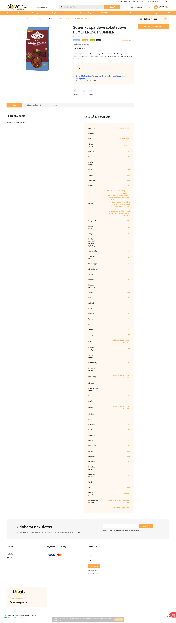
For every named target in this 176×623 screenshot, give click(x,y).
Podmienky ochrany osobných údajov (145, 2)
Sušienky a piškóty (124, 128)
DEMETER (127, 145)
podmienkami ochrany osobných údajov (129, 530)
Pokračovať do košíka (155, 26)
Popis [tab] (14, 105)
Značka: (128, 40)
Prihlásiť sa (146, 526)
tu (60, 620)
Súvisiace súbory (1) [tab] (34, 105)
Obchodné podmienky (123, 2)
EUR (167, 2)
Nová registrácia (92, 571)
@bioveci (8, 558)
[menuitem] (11, 13)
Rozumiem (118, 619)
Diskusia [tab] (55, 105)
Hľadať (112, 7)
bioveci (12, 558)
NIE (129, 152)
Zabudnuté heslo (93, 574)
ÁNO (128, 157)
